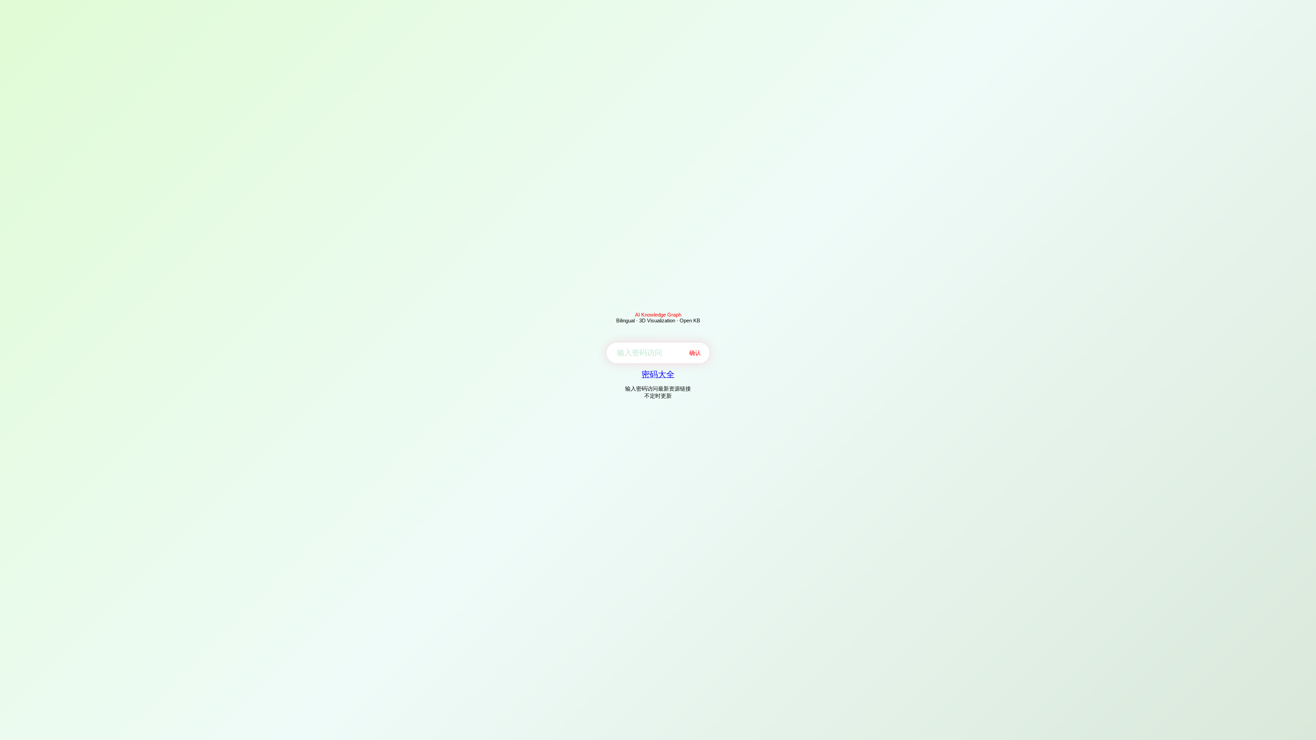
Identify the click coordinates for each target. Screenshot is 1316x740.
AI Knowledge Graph (658, 315)
